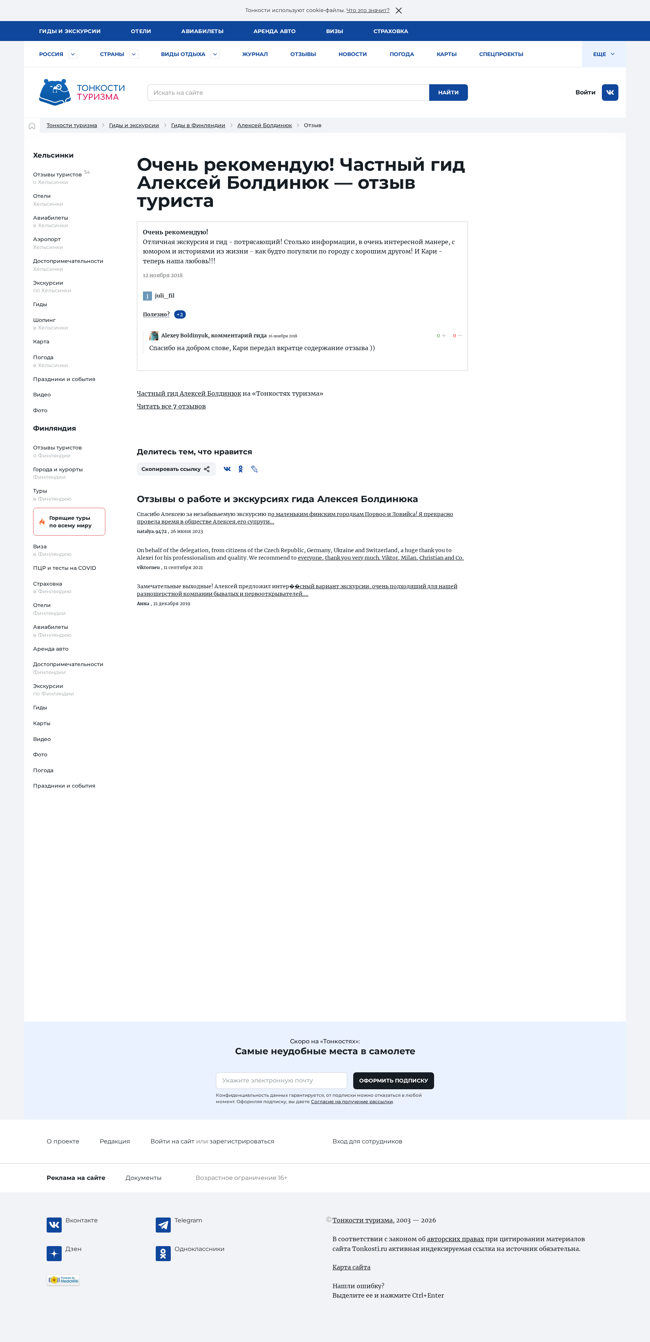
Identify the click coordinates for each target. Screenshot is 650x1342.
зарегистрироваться (242, 1141)
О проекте (63, 1141)
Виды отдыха (183, 54)
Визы (334, 31)
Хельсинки (53, 155)
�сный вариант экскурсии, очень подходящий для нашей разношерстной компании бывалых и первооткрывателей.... (297, 590)
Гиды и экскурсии (134, 125)
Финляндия (54, 428)
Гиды (40, 304)
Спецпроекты (501, 54)
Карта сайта (352, 1267)
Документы (144, 1177)
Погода (402, 54)
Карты (447, 54)
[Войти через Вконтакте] (610, 92)
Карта (41, 341)
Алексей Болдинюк (264, 125)
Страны (112, 54)
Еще (600, 54)
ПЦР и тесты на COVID (64, 568)
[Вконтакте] (227, 469)
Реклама (76, 1177)
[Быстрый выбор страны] (133, 54)
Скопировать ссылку (171, 469)
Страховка (391, 31)
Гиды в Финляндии (198, 125)
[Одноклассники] (241, 469)
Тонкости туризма (72, 125)
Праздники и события (64, 379)
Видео (42, 394)
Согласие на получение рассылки (352, 1101)
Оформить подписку (393, 1080)
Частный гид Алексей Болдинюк (189, 393)
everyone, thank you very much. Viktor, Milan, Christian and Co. (381, 557)
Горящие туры (70, 522)
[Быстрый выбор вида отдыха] (215, 54)
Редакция (115, 1141)
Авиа (202, 31)
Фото (40, 410)
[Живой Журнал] (254, 469)
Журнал (255, 54)
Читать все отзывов (171, 406)
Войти (585, 92)
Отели (141, 31)
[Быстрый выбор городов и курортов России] (72, 54)
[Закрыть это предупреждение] (399, 11)
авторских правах (455, 1239)
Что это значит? (368, 10)
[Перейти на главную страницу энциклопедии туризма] (82, 92)
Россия (51, 54)
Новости (353, 54)
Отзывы (303, 54)
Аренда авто (275, 31)
